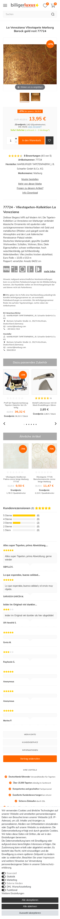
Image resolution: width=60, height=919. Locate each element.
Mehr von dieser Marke (30, 183)
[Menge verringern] (16, 142)
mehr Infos (49, 271)
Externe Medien (15, 883)
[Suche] (53, 14)
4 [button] (31, 424)
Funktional (12, 890)
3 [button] (28, 424)
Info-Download (30, 192)
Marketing (12, 880)
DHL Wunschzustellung (19, 886)
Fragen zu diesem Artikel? (30, 188)
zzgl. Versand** (35, 127)
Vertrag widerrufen (30, 758)
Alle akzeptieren (30, 900)
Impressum (48, 857)
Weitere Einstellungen (13, 893)
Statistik (11, 876)
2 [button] (26, 424)
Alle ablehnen (30, 906)
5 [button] (33, 424)
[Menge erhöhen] (16, 138)
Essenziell (12, 873)
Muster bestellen (30, 179)
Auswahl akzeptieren (30, 912)
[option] (16, 393)
